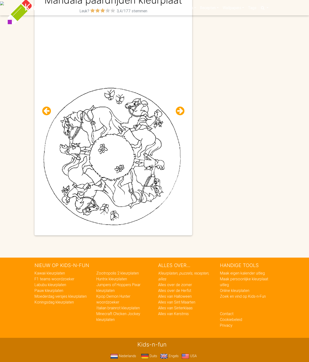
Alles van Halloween (175, 296)
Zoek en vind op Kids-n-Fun (243, 296)
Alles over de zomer (175, 284)
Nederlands (127, 356)
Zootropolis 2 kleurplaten (117, 273)
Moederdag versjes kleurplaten (61, 296)
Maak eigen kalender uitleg (242, 273)
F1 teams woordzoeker (54, 278)
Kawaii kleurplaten (50, 273)
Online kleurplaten (234, 290)
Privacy (226, 325)
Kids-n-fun (48, 7)
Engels (173, 356)
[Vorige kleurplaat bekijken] (48, 111)
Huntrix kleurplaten (111, 278)
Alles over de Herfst (174, 290)
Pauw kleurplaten (49, 290)
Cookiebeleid (231, 319)
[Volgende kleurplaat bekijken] (178, 111)
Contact (226, 313)
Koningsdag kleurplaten (54, 302)
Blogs (111, 7)
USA (193, 356)
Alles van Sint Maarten (176, 302)
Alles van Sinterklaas (175, 307)
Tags (252, 7)
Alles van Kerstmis (173, 313)
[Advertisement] (113, 48)
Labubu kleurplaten (50, 284)
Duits (153, 356)
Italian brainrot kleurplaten (118, 307)
